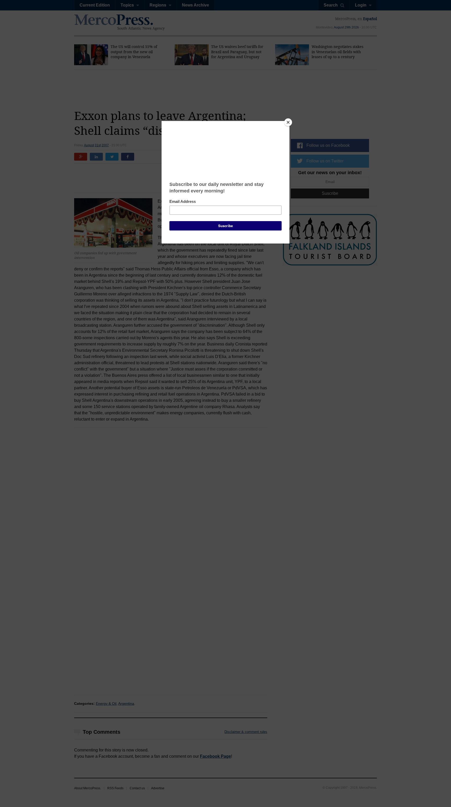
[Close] (288, 122)
